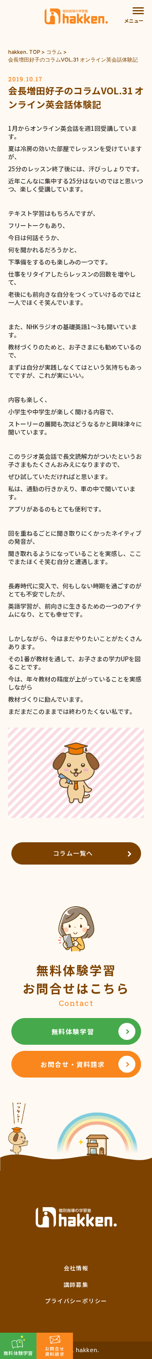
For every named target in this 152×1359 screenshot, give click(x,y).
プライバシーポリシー (76, 1301)
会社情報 (76, 1268)
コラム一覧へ (73, 853)
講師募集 (76, 1284)
